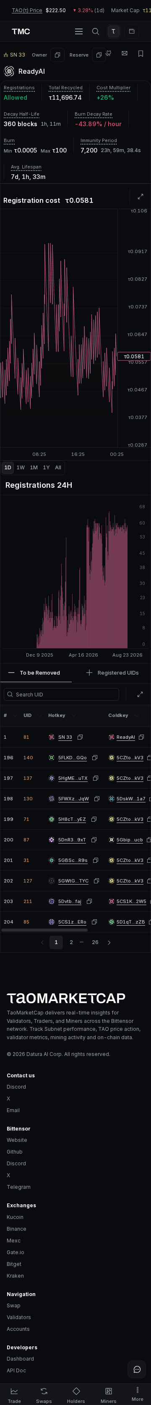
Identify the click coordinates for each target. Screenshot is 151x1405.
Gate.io (15, 1252)
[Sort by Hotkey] (74, 715)
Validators (19, 1317)
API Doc (16, 1370)
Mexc (14, 1240)
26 (95, 942)
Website (17, 1140)
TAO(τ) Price (27, 10)
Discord (16, 1087)
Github (15, 1152)
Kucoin (15, 1217)
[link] (126, 737)
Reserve (79, 55)
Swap (14, 1305)
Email (13, 1110)
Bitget (14, 1264)
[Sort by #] (15, 715)
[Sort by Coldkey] (137, 715)
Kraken (15, 1276)
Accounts (18, 1329)
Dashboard (20, 1359)
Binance (16, 1229)
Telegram (19, 1187)
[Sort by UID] (40, 715)
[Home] (75, 998)
